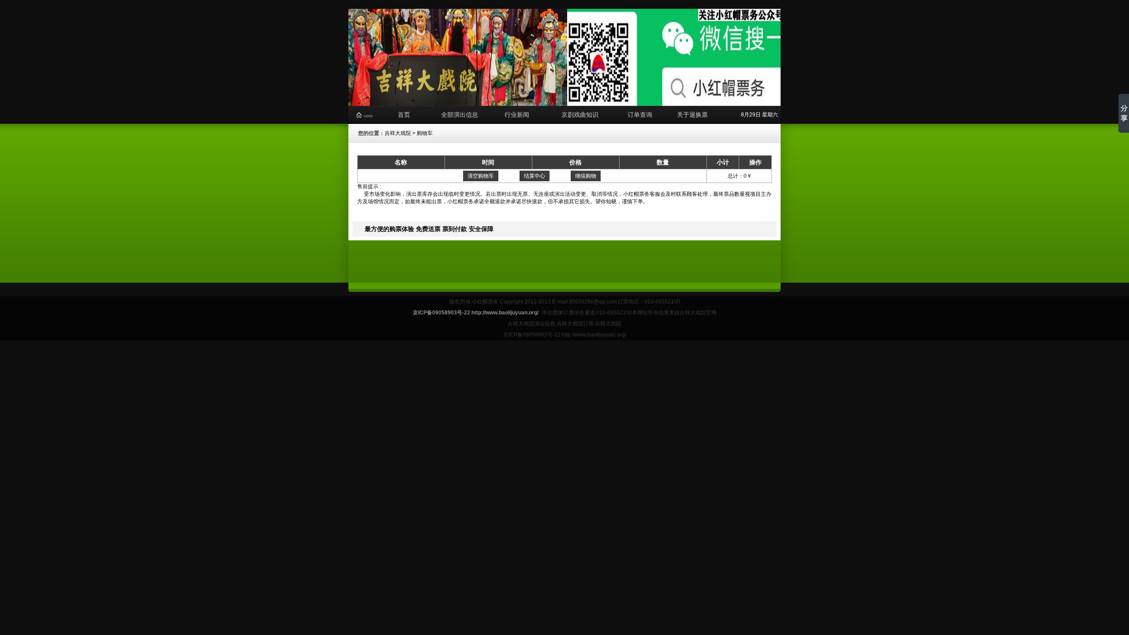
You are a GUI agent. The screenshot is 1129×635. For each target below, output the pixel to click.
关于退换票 (692, 114)
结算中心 (534, 176)
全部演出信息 (459, 114)
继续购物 (585, 176)
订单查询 (640, 114)
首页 (404, 114)
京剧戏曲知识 (579, 114)
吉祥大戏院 (398, 133)
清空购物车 (480, 176)
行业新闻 (517, 114)
